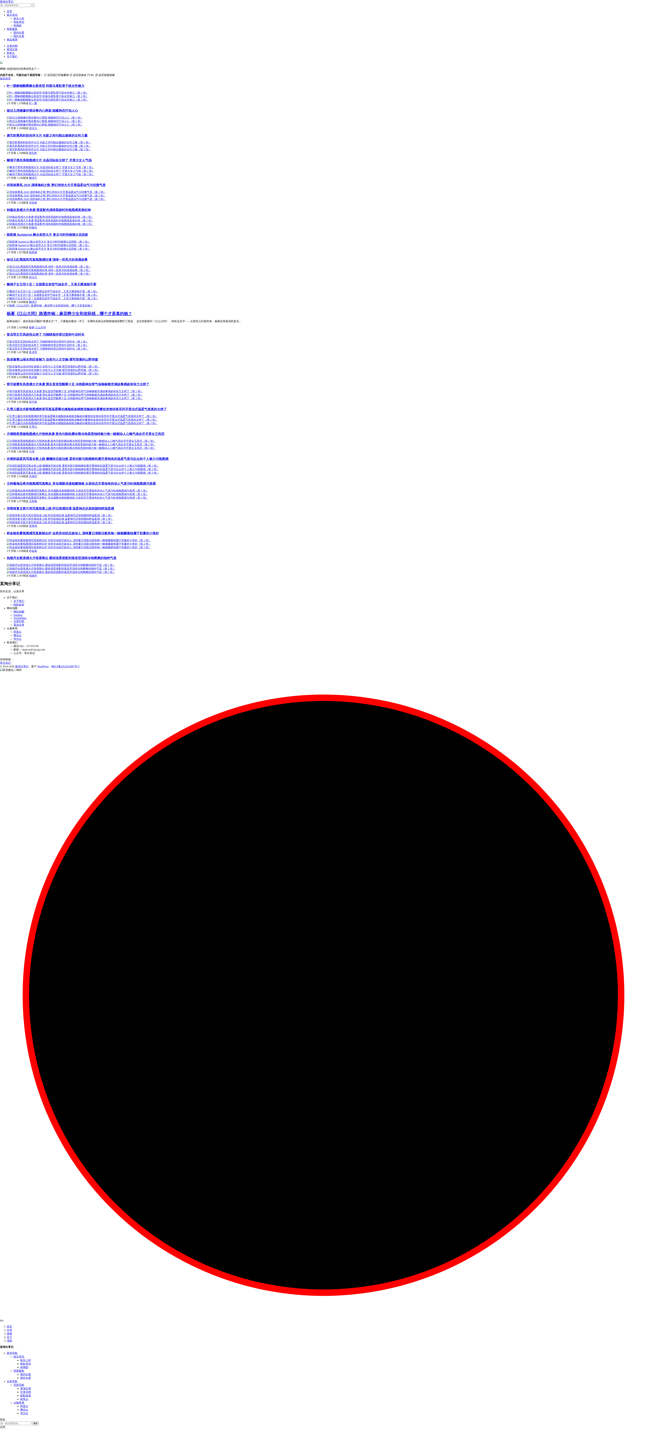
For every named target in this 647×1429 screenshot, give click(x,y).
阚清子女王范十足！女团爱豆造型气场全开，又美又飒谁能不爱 (51, 284)
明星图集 (12, 29)
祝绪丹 (33, 575)
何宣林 (33, 202)
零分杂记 (5, 662)
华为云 (17, 639)
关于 (9, 1337)
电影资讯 (18, 22)
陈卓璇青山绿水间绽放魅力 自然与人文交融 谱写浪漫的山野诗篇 (52, 359)
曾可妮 (33, 401)
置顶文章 (12, 49)
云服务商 (18, 1402)
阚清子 (33, 177)
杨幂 (31, 327)
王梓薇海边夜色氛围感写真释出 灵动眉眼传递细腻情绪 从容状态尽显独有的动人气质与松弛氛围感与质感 (81, 483)
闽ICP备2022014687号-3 (65, 666)
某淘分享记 (6, 1)
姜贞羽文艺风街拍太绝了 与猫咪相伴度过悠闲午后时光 (45, 334)
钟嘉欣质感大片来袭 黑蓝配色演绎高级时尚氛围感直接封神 (49, 210)
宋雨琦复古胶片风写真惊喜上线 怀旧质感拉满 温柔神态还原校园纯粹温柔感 (60, 508)
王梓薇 (33, 501)
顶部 (9, 1340)
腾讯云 (17, 635)
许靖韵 (33, 476)
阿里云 (17, 631)
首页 (9, 11)
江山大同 (40, 327)
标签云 (11, 53)
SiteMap (17, 615)
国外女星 (18, 36)
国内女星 (18, 32)
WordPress (43, 666)
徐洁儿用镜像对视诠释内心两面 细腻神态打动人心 (42, 110)
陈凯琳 (33, 252)
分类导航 (12, 1381)
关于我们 (12, 56)
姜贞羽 (33, 352)
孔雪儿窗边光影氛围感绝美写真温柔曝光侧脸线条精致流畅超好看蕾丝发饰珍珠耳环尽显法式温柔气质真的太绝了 (87, 409)
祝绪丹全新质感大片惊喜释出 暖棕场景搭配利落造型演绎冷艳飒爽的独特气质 (61, 558)
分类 (9, 1330)
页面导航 (18, 1385)
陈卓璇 (33, 377)
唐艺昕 (33, 153)
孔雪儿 (33, 426)
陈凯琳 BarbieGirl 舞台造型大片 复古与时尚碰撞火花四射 (47, 234)
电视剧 (17, 25)
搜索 (9, 1333)
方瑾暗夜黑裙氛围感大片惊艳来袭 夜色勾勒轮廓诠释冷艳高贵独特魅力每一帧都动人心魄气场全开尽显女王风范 (85, 434)
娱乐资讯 (12, 14)
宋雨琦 (33, 526)
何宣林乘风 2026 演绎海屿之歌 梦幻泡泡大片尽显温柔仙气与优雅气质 (56, 185)
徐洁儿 (33, 128)
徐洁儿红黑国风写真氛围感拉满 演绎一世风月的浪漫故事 (47, 259)
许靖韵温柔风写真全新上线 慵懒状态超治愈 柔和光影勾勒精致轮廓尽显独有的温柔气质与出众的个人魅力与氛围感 (87, 459)
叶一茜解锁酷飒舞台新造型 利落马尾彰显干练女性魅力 (45, 86)
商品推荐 (12, 39)
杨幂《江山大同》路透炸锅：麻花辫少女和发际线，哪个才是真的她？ (69, 313)
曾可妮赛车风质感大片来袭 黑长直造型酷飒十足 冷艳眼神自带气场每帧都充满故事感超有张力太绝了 (78, 384)
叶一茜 (33, 103)
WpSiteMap (19, 618)
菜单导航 (12, 1353)
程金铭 (33, 550)
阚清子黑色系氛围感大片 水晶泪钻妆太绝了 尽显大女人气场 (49, 160)
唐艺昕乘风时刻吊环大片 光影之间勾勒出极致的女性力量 (47, 135)
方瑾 (31, 451)
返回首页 (5, 78)
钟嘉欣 (33, 227)
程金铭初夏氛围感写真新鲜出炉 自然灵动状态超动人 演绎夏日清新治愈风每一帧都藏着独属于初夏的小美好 (83, 533)
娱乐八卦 (18, 18)
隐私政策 (18, 604)
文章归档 (12, 45)
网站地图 (18, 611)
